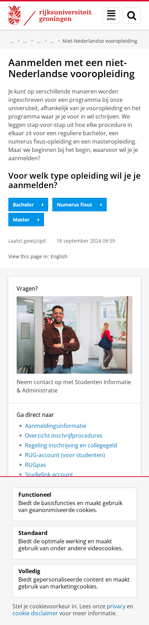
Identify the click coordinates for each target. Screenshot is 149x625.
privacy (116, 606)
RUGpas (35, 464)
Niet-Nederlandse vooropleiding (99, 41)
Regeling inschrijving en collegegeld (71, 445)
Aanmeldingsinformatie (55, 425)
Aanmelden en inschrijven (38, 41)
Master (21, 219)
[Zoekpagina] (131, 15)
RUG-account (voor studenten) (65, 455)
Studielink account (49, 474)
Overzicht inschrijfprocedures (52, 41)
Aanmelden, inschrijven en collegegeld (25, 41)
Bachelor (23, 204)
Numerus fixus (74, 204)
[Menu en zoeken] (111, 15)
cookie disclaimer (35, 613)
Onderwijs (11, 41)
